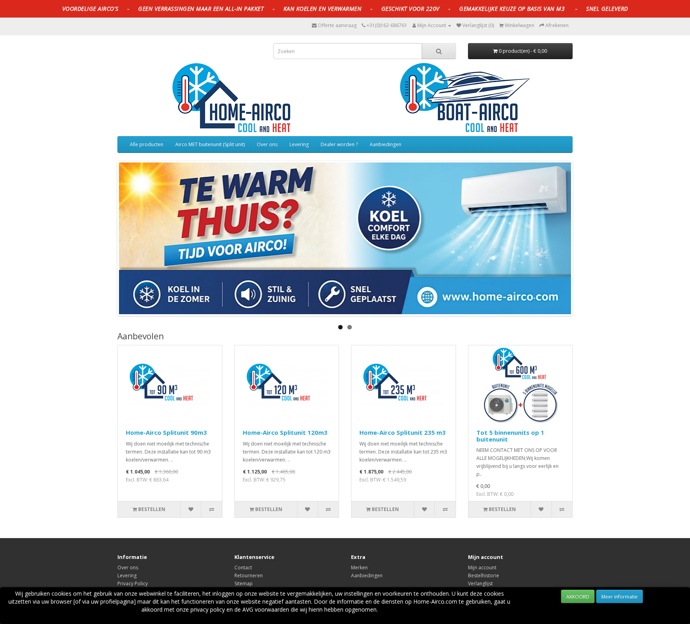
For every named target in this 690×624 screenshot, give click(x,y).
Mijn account (482, 567)
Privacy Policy (132, 583)
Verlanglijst (480, 583)
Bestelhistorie (483, 575)
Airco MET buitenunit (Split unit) (210, 144)
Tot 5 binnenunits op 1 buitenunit (510, 435)
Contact (243, 567)
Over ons (267, 144)
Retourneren (248, 575)
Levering (299, 144)
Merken (359, 567)
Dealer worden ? (339, 144)
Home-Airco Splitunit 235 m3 (402, 432)
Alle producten (146, 144)
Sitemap (243, 583)
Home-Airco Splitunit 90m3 (166, 432)
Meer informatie (619, 596)
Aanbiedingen (385, 144)
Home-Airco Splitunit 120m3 (285, 432)
